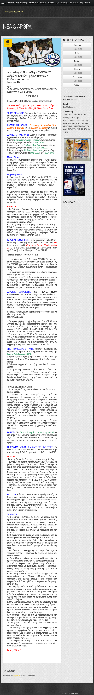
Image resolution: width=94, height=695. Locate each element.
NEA (18, 82)
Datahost (74, 694)
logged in (16, 675)
